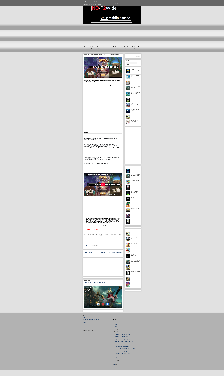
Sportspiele (129, 48)
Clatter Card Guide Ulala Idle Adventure (135, 266)
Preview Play (103, 48)
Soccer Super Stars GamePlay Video (134, 98)
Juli (116, 326)
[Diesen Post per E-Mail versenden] (92, 245)
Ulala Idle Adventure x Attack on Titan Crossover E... (125, 332)
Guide (135, 46)
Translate (134, 64)
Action (93, 46)
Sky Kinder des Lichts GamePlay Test (135, 110)
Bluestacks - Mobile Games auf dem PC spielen (124, 341)
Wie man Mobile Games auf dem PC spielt (91, 319)
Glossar (115, 24)
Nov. (116, 321)
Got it (140, 3)
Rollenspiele (112, 48)
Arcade (100, 46)
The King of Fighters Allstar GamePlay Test (135, 104)
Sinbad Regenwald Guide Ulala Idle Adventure (135, 93)
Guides (120, 24)
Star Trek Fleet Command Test (133, 198)
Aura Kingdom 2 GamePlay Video (121, 336)
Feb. (116, 358)
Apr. (116, 331)
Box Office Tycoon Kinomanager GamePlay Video (135, 70)
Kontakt (84, 322)
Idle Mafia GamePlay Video (120, 338)
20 (114, 319)
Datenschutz (85, 323)
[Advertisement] (112, 36)
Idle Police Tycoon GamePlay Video (134, 220)
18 (114, 364)
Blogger (118, 367)
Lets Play (95, 48)
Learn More (134, 3)
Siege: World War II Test (135, 81)
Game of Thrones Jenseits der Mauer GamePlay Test (125, 348)
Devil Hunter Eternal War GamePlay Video (123, 344)
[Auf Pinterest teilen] (97, 245)
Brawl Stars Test (134, 202)
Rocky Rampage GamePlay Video (121, 343)
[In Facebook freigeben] (96, 245)
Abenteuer (86, 46)
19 (114, 362)
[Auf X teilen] (95, 245)
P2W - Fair (109, 24)
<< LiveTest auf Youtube (88, 252)
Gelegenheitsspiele (119, 46)
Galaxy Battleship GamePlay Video (122, 346)
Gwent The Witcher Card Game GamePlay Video (124, 355)
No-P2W (84, 317)
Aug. (116, 324)
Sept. (116, 322)
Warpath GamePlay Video (135, 185)
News (85, 24)
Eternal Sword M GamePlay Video (121, 351)
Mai (116, 329)
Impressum (85, 325)
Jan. (116, 360)
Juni (116, 327)
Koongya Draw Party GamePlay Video (122, 349)
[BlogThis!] (94, 245)
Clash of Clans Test (134, 282)
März (116, 357)
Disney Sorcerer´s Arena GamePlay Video (123, 353)
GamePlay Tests (92, 24)
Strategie (86, 50)
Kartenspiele (86, 48)
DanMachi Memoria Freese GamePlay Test (135, 121)
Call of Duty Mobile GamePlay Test (134, 278)
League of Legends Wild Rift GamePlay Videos (95, 282)
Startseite (103, 252)
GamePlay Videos (101, 24)
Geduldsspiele (108, 46)
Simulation (121, 48)
